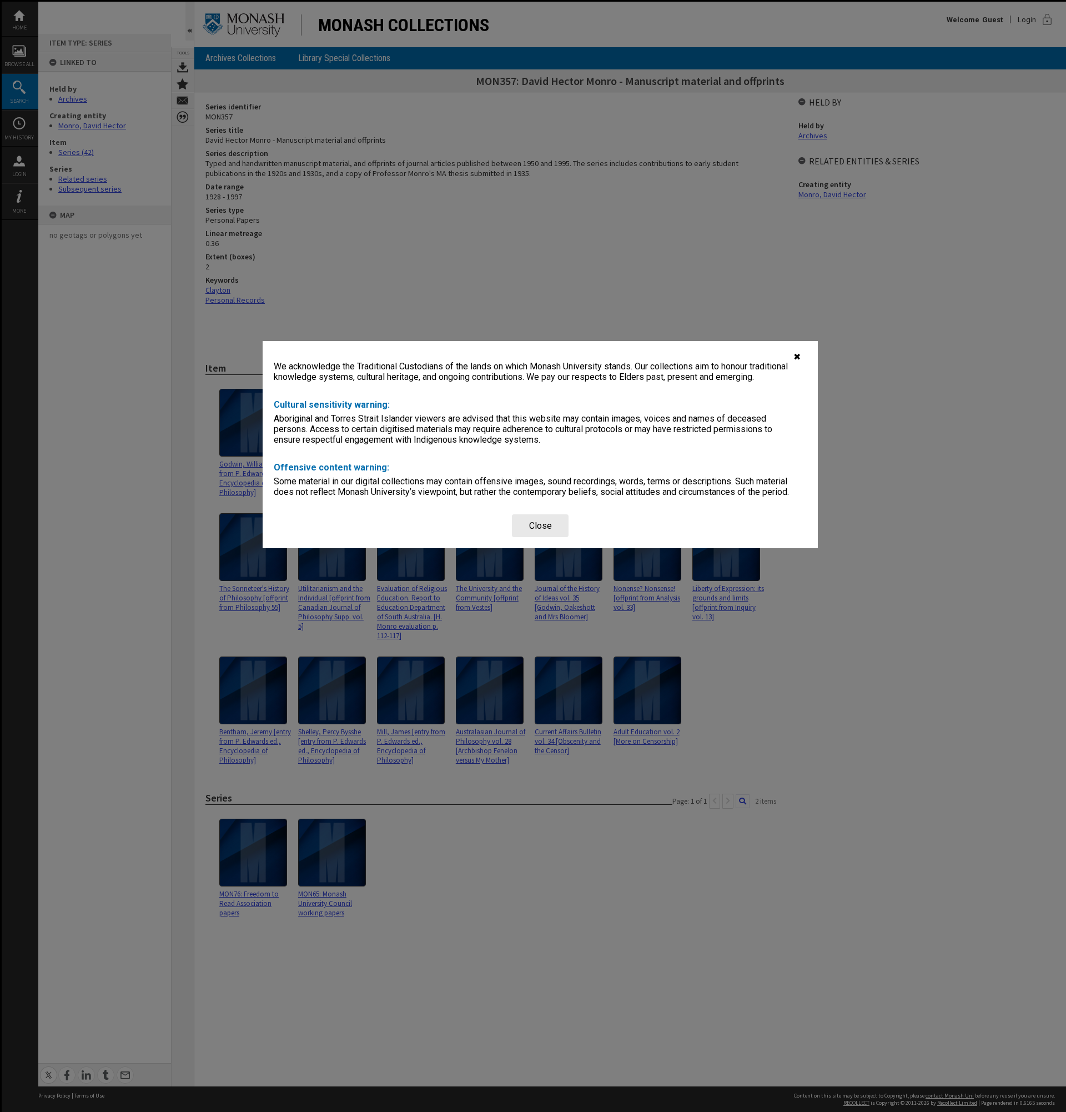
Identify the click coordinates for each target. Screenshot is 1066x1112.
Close (540, 525)
